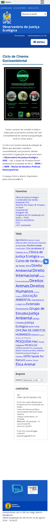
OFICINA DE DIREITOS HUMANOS (30, 332)
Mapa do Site (33, 8)
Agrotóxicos (22, 240)
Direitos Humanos (30, 288)
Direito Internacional (30, 273)
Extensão (33, 304)
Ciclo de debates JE (35, 248)
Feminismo (22, 308)
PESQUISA (23, 341)
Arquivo (19, 380)
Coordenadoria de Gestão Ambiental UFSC (27, 201)
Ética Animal (25, 364)
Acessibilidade (6, 8)
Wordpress (8, 515)
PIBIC (35, 341)
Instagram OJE (22, 212)
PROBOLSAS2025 (22, 348)
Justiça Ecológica (25, 324)
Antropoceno (33, 243)
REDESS (19, 350)
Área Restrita (20, 35)
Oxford (35, 334)
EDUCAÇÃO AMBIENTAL (26, 298)
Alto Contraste (20, 8)
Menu (40, 42)
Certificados (20, 248)
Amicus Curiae (34, 240)
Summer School (31, 360)
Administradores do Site (37, 35)
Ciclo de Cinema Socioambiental (15, 58)
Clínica (25, 252)
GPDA (37, 163)
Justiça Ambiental (27, 315)
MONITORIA (33, 326)
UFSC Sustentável (23, 225)
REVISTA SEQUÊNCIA (25, 220)
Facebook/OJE (22, 210)
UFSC (18, 222)
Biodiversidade (34, 245)
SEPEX (27, 356)
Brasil (8, 2)
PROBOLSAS (31, 345)
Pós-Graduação (36, 348)
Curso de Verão (27, 260)
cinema (19, 252)
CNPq (42, 257)
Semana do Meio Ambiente (33, 350)
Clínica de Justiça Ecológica (27, 197)
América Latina (21, 243)
